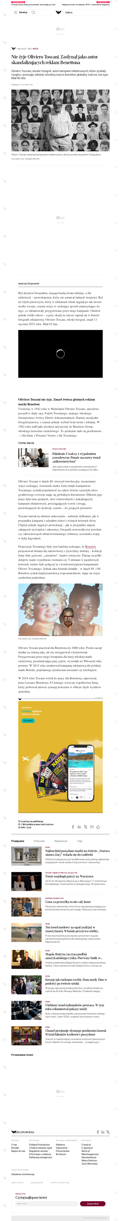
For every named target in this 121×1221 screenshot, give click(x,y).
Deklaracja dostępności (40, 1157)
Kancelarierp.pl (89, 1157)
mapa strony (17, 1183)
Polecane (39, 841)
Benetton (90, 546)
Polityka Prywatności (39, 1144)
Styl (29, 49)
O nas (14, 1144)
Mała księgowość (90, 1154)
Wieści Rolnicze (89, 1160)
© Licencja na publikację (30, 821)
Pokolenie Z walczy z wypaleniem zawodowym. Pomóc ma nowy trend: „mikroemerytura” (76, 457)
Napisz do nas (18, 1151)
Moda (35, 49)
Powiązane (17, 841)
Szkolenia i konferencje (23, 1174)
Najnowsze (61, 841)
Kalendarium (37, 1183)
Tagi (79, 841)
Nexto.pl (86, 1151)
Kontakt (15, 1148)
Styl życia (22, 49)
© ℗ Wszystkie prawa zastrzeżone (35, 824)
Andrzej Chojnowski (28, 283)
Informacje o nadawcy (40, 1154)
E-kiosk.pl (86, 1144)
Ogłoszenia (61, 1148)
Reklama (60, 1144)
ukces (68, 12)
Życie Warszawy (90, 1163)
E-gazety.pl (87, 1148)
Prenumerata (62, 1151)
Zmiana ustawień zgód (40, 1148)
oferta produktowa (59, 1183)
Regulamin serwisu (38, 1151)
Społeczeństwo (59, 449)
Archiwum (61, 1154)
